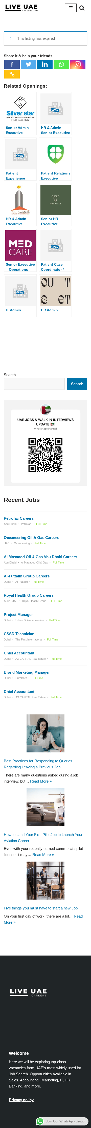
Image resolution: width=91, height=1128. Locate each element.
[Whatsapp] (61, 64)
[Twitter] (28, 64)
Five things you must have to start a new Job (41, 908)
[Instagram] (77, 64)
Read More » (41, 781)
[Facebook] (12, 64)
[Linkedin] (45, 64)
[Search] (82, 8)
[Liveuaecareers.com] (21, 8)
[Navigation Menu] (71, 8)
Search (10, 375)
